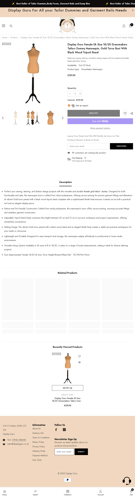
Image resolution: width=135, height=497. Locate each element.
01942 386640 (19, 439)
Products (14, 37)
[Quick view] (79, 362)
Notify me (67, 388)
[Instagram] (64, 429)
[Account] (123, 25)
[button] (3, 118)
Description (65, 182)
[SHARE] (130, 113)
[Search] (11, 26)
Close (133, 10)
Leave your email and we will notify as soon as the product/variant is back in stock (93, 138)
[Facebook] (56, 429)
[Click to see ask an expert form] (127, 481)
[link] (125, 113)
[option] (33, 73)
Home (4, 37)
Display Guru (67, 394)
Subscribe (121, 146)
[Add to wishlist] (79, 356)
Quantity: (72, 88)
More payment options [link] (100, 128)
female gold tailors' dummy (95, 191)
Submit (81, 452)
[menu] (3, 25)
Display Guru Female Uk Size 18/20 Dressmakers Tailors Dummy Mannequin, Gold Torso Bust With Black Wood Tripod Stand (67, 399)
